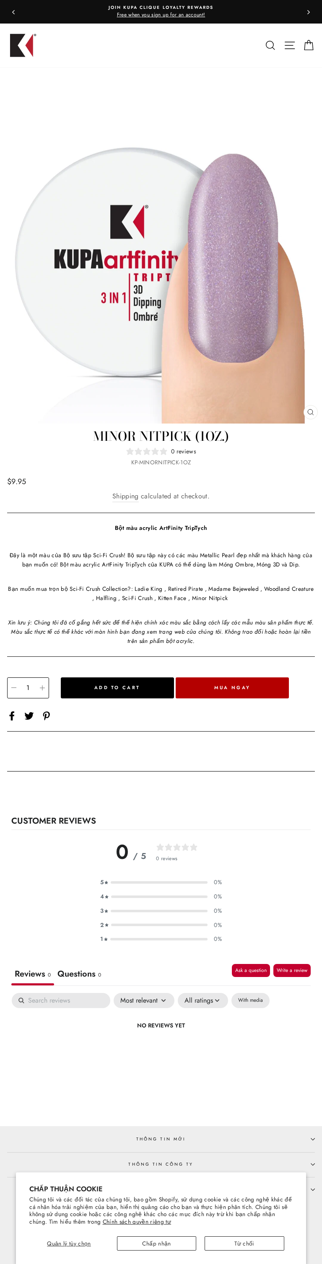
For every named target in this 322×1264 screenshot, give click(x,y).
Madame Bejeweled (233, 589)
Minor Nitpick (210, 598)
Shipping (125, 496)
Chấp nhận (156, 1243)
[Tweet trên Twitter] (29, 716)
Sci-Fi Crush (137, 598)
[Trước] (13, 12)
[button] (161, 882)
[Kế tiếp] (308, 12)
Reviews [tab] (33, 974)
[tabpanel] (161, 1054)
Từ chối (244, 1243)
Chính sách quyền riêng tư (137, 1221)
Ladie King (148, 589)
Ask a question (251, 970)
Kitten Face (172, 598)
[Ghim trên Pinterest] (46, 716)
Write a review (292, 970)
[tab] (79, 974)
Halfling (106, 598)
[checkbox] (250, 1000)
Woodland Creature (289, 589)
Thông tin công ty (160, 1164)
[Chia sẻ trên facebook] (12, 716)
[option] (161, 11)
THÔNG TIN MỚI (161, 1139)
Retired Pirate (185, 589)
